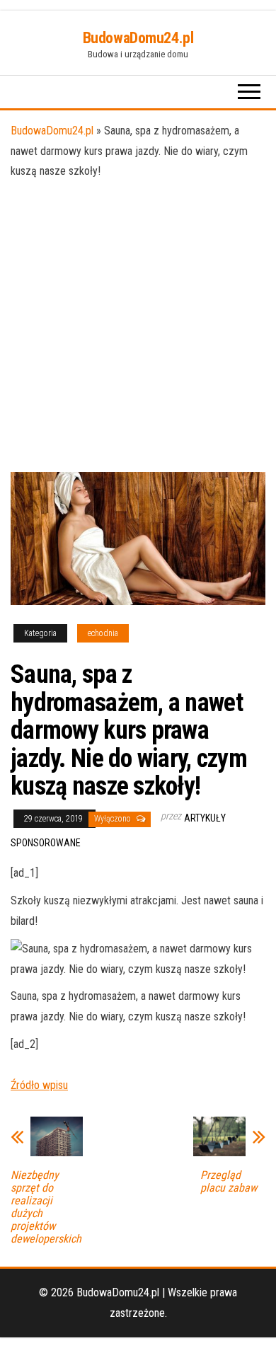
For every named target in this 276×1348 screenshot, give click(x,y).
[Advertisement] (138, 327)
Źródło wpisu (39, 1085)
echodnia (103, 633)
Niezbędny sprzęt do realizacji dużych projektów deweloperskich (46, 1207)
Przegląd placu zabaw (228, 1181)
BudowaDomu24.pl (138, 38)
